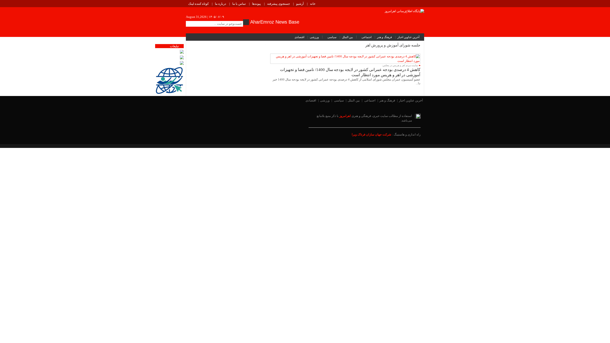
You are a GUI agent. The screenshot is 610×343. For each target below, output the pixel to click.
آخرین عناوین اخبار (408, 37)
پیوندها (256, 3)
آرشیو (300, 3)
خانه (312, 3)
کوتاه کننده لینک (198, 3)
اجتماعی (366, 37)
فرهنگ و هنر (384, 37)
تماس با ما (239, 3)
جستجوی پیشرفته (278, 3)
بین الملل (347, 37)
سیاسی (331, 37)
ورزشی (314, 37)
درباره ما (220, 3)
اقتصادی (299, 37)
